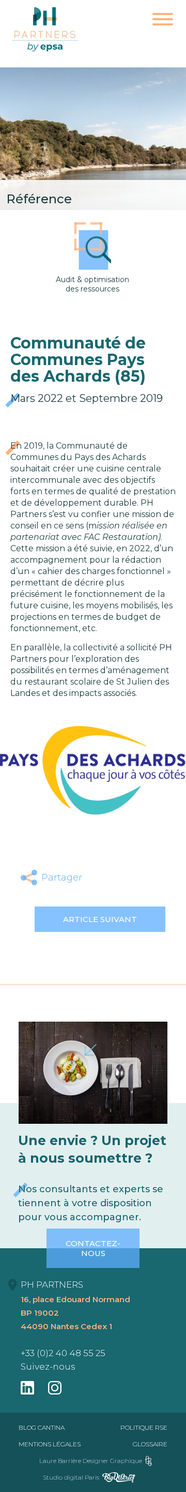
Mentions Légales (50, 1444)
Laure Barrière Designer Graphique (90, 1461)
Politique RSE (143, 1427)
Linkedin (147, 877)
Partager (61, 877)
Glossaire (150, 1444)
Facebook (98, 877)
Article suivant (100, 919)
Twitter (123, 877)
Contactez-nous (93, 1248)
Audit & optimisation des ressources (92, 284)
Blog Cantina (42, 1427)
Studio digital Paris (71, 1477)
